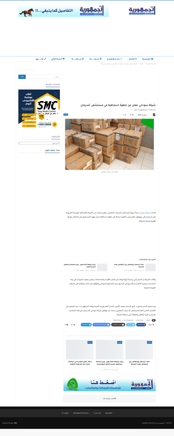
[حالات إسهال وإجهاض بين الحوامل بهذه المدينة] (150, 267)
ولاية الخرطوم (117, 320)
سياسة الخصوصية (81, 413)
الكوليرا (148, 320)
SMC (15, 423)
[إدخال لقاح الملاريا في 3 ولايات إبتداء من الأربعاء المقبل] (80, 349)
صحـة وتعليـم (113, 59)
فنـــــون (39, 59)
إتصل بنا (65, 413)
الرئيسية (146, 59)
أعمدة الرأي (56, 59)
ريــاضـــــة (76, 59)
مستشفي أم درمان (128, 320)
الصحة (65, 114)
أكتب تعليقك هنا (108, 398)
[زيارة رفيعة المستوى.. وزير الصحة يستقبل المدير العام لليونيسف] (102, 267)
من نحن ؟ (97, 413)
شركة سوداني (144, 212)
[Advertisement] (87, 38)
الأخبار (132, 59)
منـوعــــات (94, 59)
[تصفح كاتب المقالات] (154, 114)
